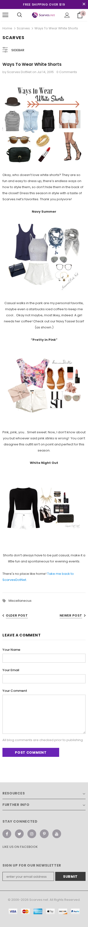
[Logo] (43, 15)
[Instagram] (31, 833)
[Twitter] (19, 833)
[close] (83, 4)
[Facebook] (6, 833)
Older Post (17, 615)
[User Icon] (67, 15)
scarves (23, 28)
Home (7, 28)
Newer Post (71, 615)
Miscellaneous (20, 600)
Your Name (11, 649)
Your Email (10, 670)
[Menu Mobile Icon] (5, 15)
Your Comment (14, 690)
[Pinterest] (44, 833)
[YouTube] (56, 833)
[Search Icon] (19, 15)
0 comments (66, 72)
